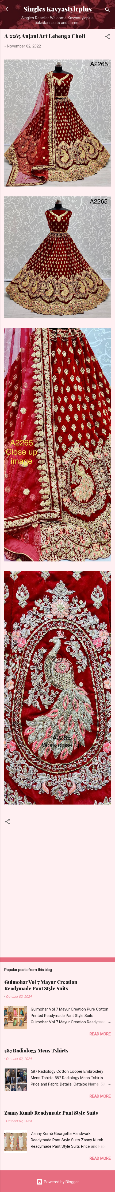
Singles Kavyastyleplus (58, 9)
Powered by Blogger (61, 1181)
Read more (100, 1034)
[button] (107, 37)
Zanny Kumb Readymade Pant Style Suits (51, 1113)
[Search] (107, 11)
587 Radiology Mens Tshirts (36, 1050)
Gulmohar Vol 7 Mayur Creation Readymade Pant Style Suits (40, 985)
